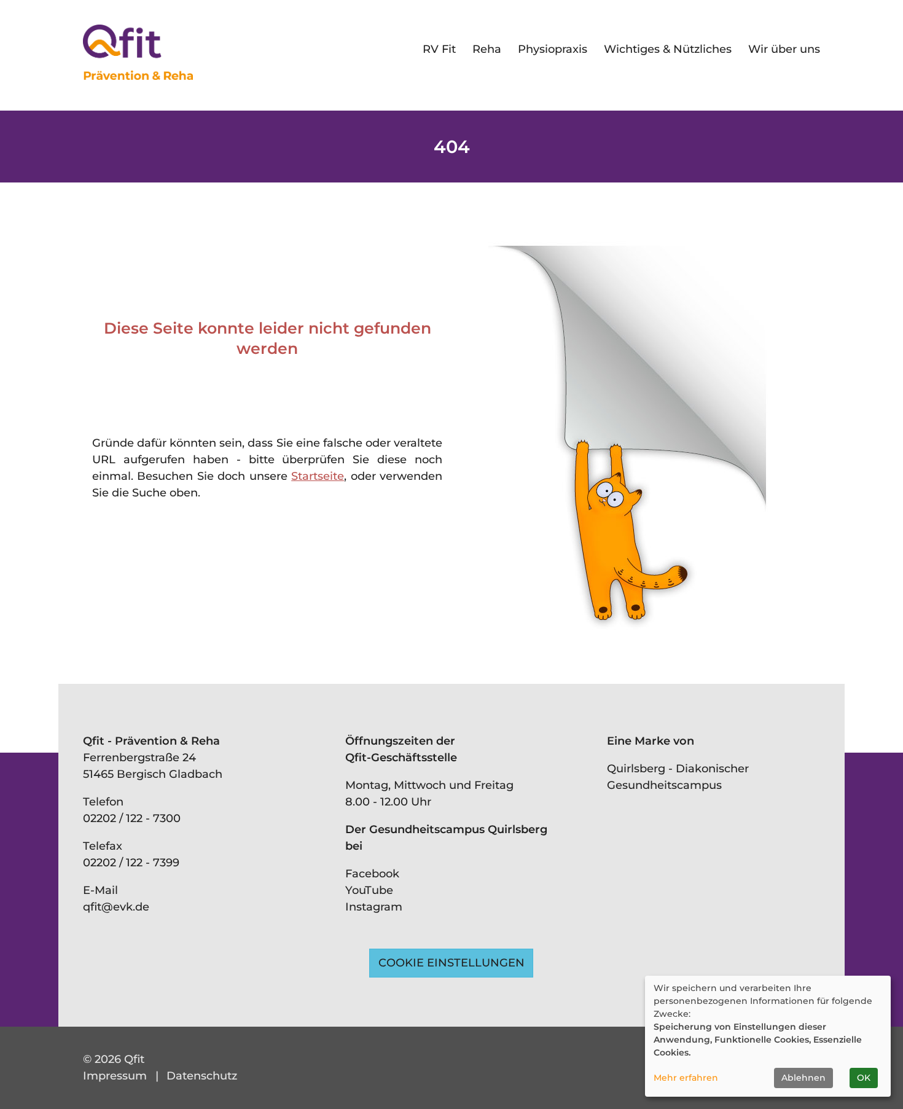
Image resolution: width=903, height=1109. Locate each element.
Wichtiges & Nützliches (668, 49)
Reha (486, 49)
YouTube (369, 890)
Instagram (373, 907)
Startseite (317, 476)
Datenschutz (201, 1076)
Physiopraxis (552, 49)
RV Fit (439, 49)
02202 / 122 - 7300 (132, 818)
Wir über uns (784, 49)
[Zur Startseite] (138, 52)
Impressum (115, 1076)
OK (863, 1077)
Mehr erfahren (686, 1077)
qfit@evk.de (116, 907)
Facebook (372, 873)
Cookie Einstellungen (451, 963)
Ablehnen (803, 1077)
